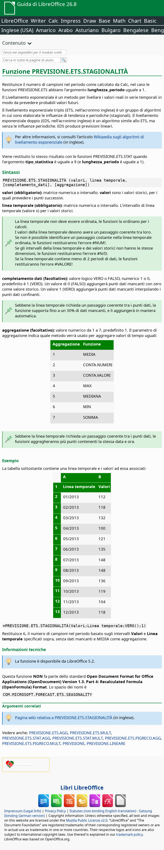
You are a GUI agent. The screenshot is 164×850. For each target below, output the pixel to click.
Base (104, 20)
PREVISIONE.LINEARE (106, 743)
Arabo (65, 30)
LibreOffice (14, 20)
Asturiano (87, 30)
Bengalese (136, 30)
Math (119, 20)
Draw (89, 20)
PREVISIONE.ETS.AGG (48, 732)
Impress (71, 20)
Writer (38, 20)
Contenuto (14, 43)
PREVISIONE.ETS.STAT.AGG (26, 738)
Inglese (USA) (17, 30)
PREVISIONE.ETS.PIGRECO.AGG (133, 738)
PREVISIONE (74, 743)
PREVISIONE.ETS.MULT (90, 732)
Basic (150, 20)
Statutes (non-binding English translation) (102, 811)
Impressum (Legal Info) (22, 811)
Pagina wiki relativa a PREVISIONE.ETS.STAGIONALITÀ (63, 717)
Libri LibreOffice (82, 787)
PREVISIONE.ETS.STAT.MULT (77, 738)
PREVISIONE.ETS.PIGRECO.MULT (31, 743)
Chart (134, 20)
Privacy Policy (55, 811)
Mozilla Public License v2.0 (86, 820)
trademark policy (129, 834)
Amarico (46, 30)
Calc (53, 20)
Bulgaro (111, 30)
